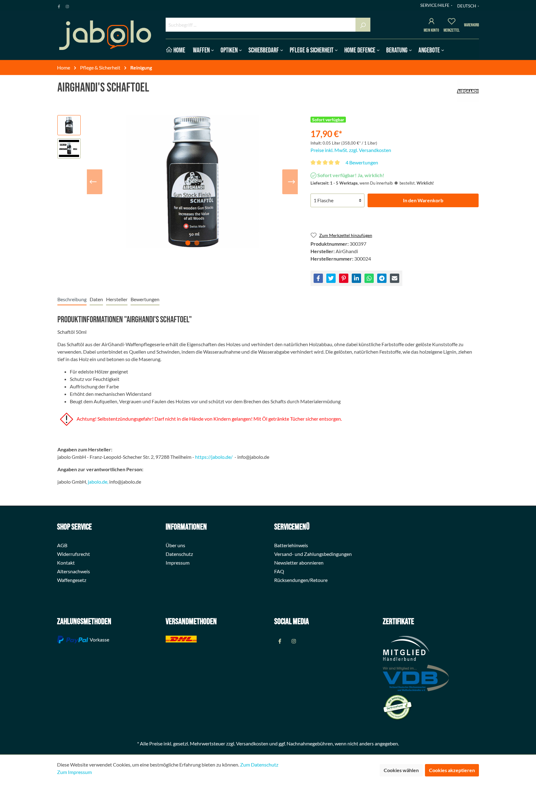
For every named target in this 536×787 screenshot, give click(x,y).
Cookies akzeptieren (452, 770)
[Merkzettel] (451, 22)
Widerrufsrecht (73, 554)
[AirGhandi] (468, 91)
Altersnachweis (73, 571)
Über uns (175, 545)
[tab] (72, 299)
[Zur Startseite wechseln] (105, 35)
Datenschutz (179, 554)
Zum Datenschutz (259, 764)
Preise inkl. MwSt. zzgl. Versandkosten (350, 150)
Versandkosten (252, 743)
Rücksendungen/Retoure (301, 580)
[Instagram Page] (67, 5)
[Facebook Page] (59, 5)
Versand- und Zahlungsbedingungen (313, 554)
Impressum (178, 563)
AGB (62, 545)
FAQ (279, 571)
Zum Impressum (74, 772)
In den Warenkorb (423, 200)
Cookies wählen (401, 770)
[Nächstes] (291, 181)
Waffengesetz (71, 580)
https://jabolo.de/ (214, 457)
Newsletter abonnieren (299, 563)
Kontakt (66, 563)
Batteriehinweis (291, 545)
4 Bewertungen (362, 162)
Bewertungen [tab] (145, 299)
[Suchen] (362, 25)
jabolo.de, (98, 482)
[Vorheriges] (93, 181)
